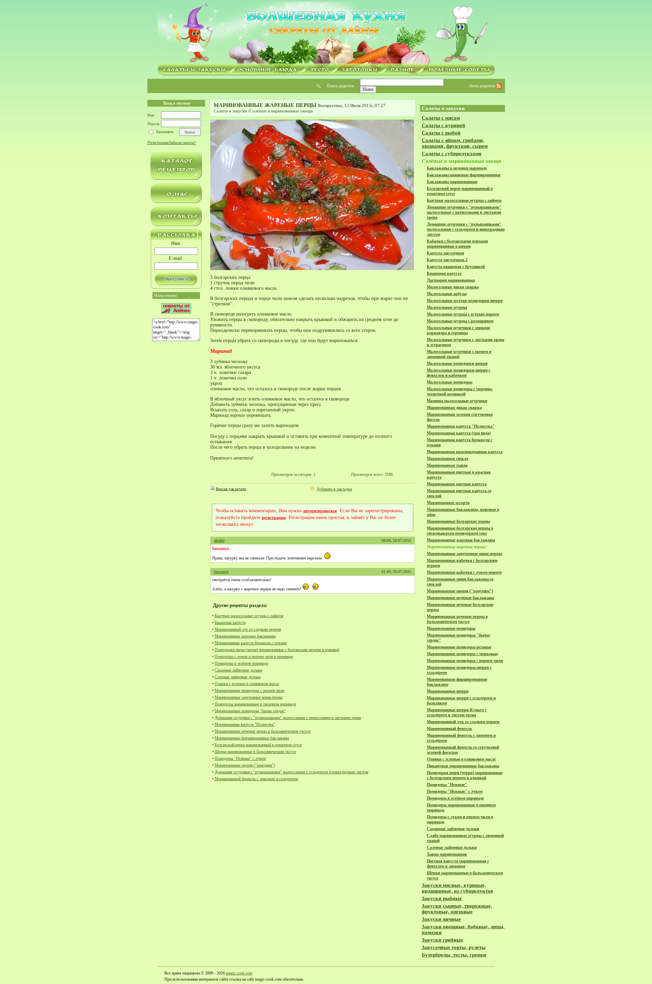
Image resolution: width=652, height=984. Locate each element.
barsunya (221, 571)
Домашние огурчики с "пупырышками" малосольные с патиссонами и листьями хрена (288, 717)
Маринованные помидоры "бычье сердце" (250, 711)
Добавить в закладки (334, 489)
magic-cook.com (239, 973)
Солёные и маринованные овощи (281, 110)
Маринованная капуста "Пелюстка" (245, 724)
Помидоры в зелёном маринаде (241, 663)
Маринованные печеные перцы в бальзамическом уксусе (263, 731)
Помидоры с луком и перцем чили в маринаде (254, 656)
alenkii (219, 540)
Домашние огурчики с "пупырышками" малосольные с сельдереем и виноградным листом (291, 772)
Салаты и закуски (230, 110)
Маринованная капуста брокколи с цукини (251, 643)
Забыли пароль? (182, 142)
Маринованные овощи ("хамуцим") (245, 765)
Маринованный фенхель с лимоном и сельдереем (256, 778)
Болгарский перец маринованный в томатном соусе (258, 745)
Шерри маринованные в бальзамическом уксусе (255, 751)
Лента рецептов (482, 86)
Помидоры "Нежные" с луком (240, 758)
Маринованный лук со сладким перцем (248, 629)
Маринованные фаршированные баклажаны (252, 738)
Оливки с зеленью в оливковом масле (247, 683)
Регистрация (157, 142)
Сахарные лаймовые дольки (238, 670)
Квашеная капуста (230, 622)
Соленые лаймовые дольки (237, 677)
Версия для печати (231, 489)
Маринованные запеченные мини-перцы (249, 697)
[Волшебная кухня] (326, 33)
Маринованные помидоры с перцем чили (249, 690)
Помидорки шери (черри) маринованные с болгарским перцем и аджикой (277, 649)
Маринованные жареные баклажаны (245, 636)
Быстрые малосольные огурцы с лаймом (249, 615)
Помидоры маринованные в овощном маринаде (255, 704)
